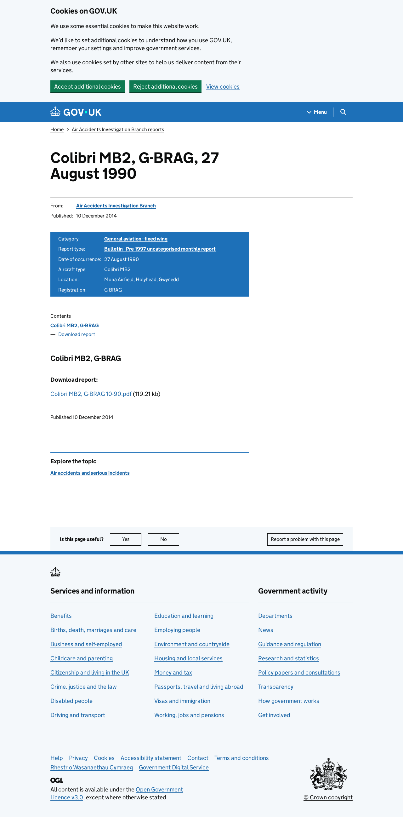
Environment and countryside (192, 644)
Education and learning (183, 615)
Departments (275, 615)
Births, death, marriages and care (93, 630)
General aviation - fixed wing (135, 239)
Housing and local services (188, 658)
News (265, 630)
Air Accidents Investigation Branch (116, 206)
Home (57, 129)
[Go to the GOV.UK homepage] (75, 112)
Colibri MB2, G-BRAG (74, 325)
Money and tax (173, 672)
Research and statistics (288, 658)
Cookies (104, 758)
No (169, 539)
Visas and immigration (182, 700)
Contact (197, 758)
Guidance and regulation (289, 644)
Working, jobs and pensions (189, 715)
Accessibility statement (151, 758)
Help (56, 758)
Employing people (177, 630)
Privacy (78, 758)
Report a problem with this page (305, 539)
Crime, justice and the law (83, 686)
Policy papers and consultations (299, 672)
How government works (288, 700)
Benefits (61, 615)
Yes (131, 539)
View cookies (223, 87)
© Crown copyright (328, 797)
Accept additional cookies (87, 86)
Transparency (275, 686)
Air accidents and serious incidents (90, 473)
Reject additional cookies (165, 86)
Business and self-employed (86, 644)
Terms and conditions (241, 758)
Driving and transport (77, 715)
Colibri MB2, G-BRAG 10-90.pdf (91, 393)
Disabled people (71, 700)
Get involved (274, 715)
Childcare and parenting (81, 658)
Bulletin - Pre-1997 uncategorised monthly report (160, 249)
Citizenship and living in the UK (89, 672)
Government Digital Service (174, 767)
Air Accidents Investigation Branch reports (118, 129)
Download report (76, 334)
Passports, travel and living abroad (198, 686)
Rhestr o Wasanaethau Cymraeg (91, 767)
